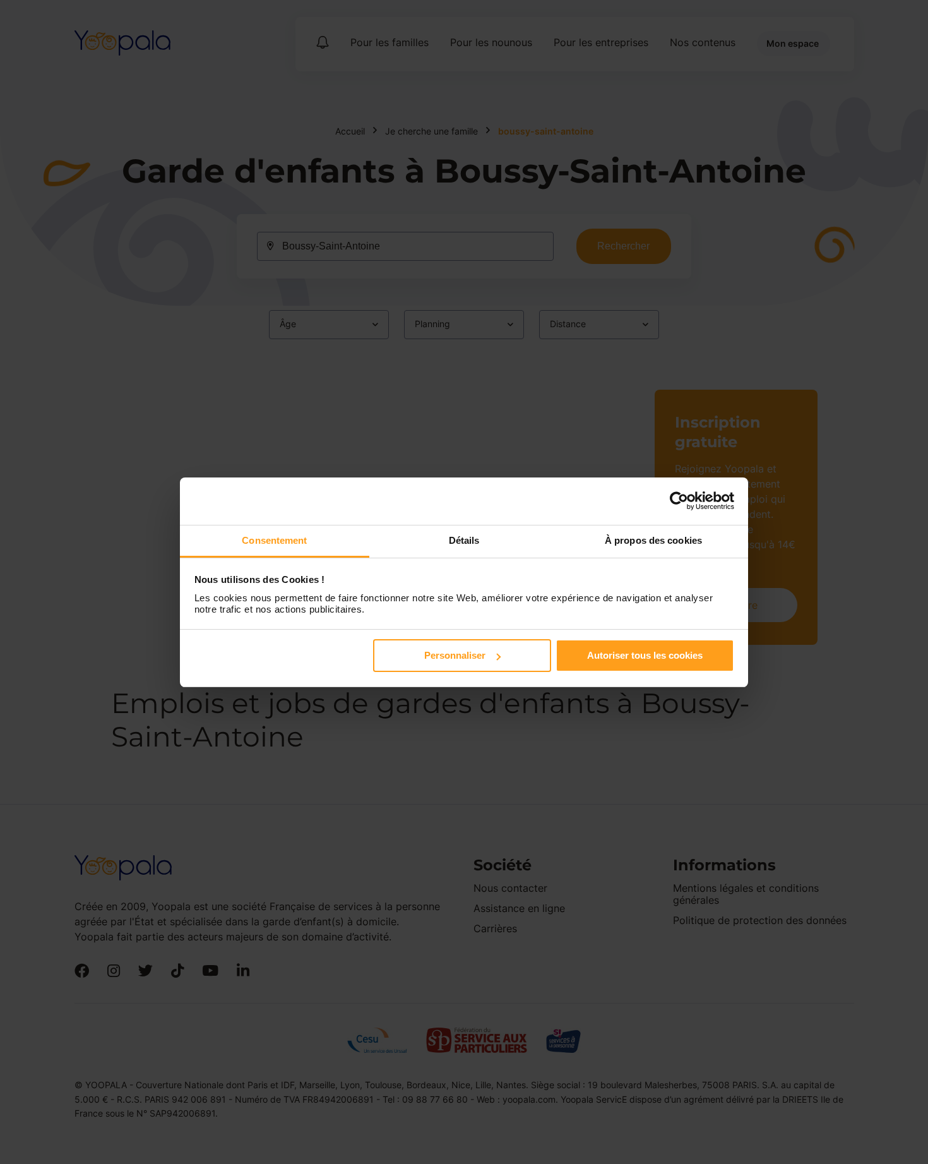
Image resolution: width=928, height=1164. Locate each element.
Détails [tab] (464, 540)
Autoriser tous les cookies (645, 655)
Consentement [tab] (274, 540)
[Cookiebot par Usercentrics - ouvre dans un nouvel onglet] (679, 500)
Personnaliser (454, 655)
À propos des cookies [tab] (653, 540)
